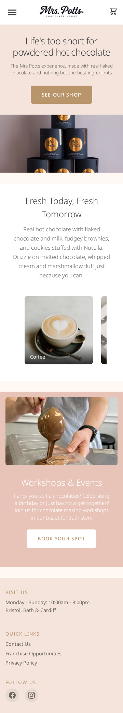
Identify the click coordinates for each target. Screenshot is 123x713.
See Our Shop (61, 94)
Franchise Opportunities (33, 653)
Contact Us (18, 644)
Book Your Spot (61, 538)
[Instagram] (31, 695)
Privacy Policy (21, 662)
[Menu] (12, 12)
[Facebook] (12, 695)
